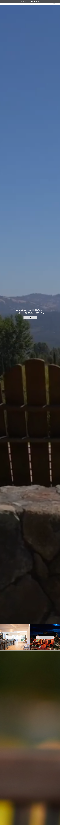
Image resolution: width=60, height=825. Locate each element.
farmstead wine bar (15, 637)
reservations (30, 317)
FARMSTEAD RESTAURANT (45, 637)
